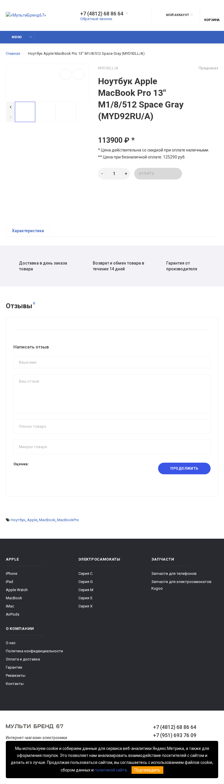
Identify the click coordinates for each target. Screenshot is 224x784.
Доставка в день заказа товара (43, 266)
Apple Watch (17, 590)
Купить (147, 174)
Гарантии (14, 667)
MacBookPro (68, 520)
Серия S (85, 598)
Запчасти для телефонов (174, 573)
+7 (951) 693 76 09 (174, 735)
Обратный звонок (96, 19)
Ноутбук (18, 520)
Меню (17, 37)
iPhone (11, 573)
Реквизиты (15, 675)
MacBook (47, 520)
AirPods (12, 614)
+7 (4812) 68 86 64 (101, 14)
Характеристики (28, 230)
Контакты (15, 683)
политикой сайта (110, 770)
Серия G (85, 581)
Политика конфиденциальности (34, 651)
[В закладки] (65, 74)
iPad (9, 581)
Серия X (85, 606)
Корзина (212, 20)
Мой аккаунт (177, 15)
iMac (10, 606)
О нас (10, 643)
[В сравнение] (79, 74)
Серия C (85, 573)
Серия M (85, 590)
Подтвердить (147, 770)
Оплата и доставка (23, 659)
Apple (32, 520)
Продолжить (184, 468)
